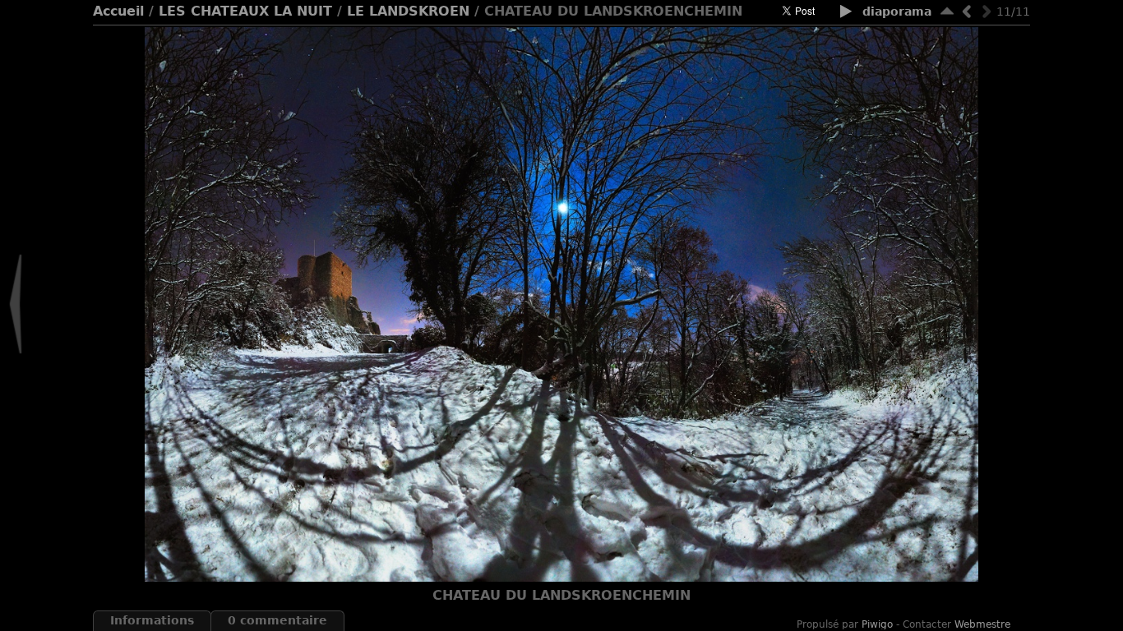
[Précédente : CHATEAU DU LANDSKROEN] (967, 11)
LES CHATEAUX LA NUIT (245, 11)
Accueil (118, 11)
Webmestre (982, 624)
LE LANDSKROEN (408, 11)
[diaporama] (846, 12)
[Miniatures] (947, 11)
